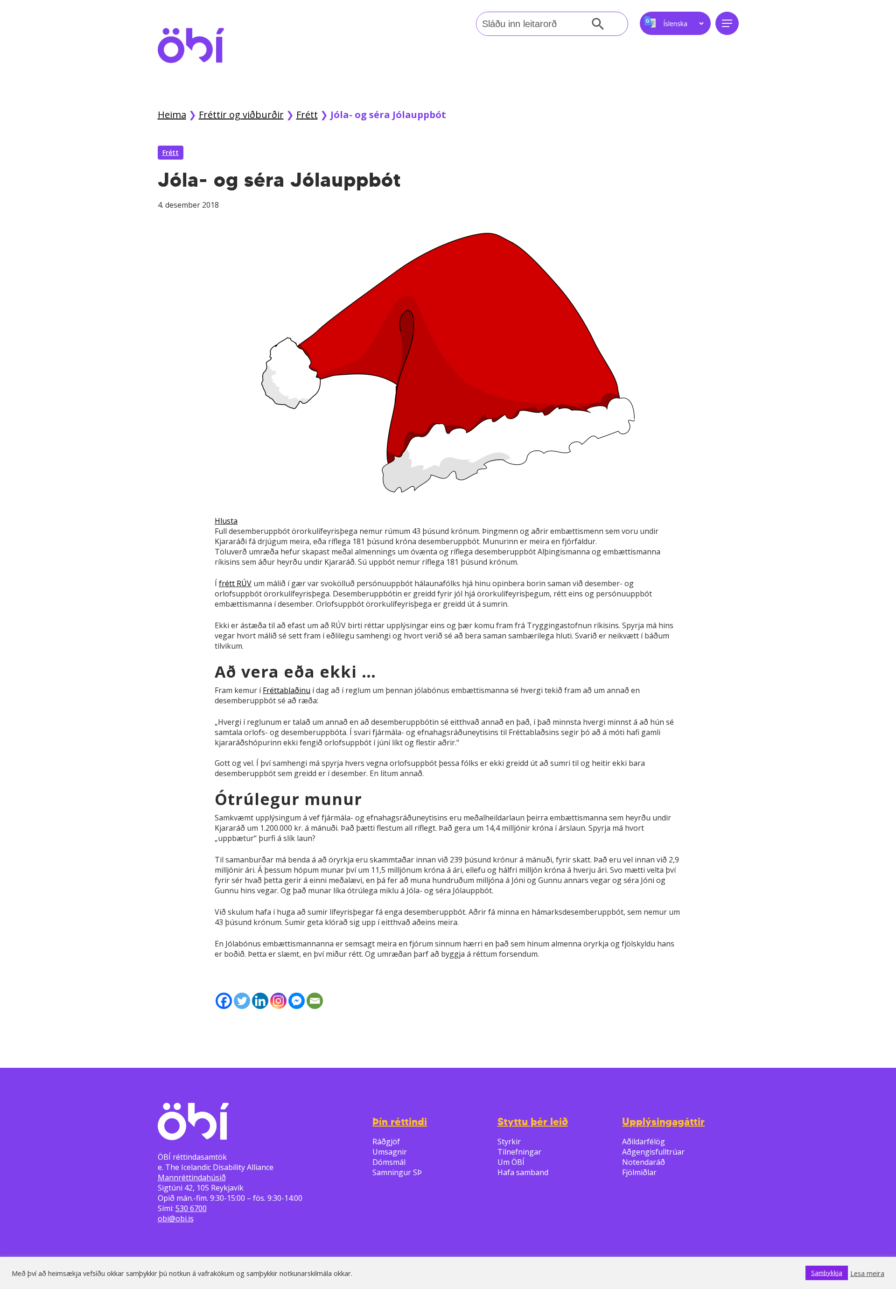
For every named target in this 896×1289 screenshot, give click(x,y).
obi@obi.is (176, 1218)
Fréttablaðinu (286, 690)
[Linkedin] (260, 1001)
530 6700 (191, 1208)
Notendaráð (643, 1162)
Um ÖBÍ (511, 1162)
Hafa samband (522, 1172)
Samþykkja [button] (826, 1272)
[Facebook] (224, 1001)
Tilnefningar (519, 1152)
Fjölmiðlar (639, 1172)
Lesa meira (867, 1273)
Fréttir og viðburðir (241, 114)
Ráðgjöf (386, 1141)
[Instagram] (278, 1001)
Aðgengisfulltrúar (653, 1152)
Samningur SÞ (397, 1172)
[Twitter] (242, 1001)
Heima (172, 114)
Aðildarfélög (643, 1141)
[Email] (315, 1001)
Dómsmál (389, 1162)
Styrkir (509, 1141)
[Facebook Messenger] (296, 1001)
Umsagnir (389, 1152)
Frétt (307, 114)
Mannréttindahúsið (192, 1177)
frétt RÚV (235, 583)
